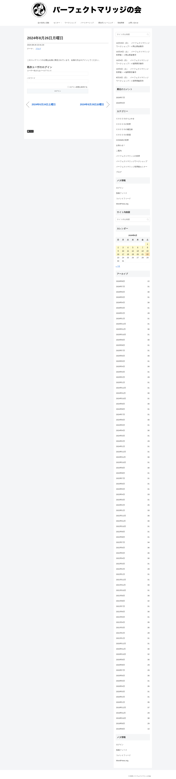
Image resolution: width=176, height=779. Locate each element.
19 (133, 254)
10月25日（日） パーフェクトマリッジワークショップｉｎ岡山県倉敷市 (133, 44)
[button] (148, 34)
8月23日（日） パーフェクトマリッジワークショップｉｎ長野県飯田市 (132, 79)
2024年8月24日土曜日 (44, 104)
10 (123, 251)
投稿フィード (121, 193)
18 (128, 254)
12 (133, 251)
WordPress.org (122, 204)
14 (143, 251)
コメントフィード (123, 199)
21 (143, 254)
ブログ (38, 49)
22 (147, 254)
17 (123, 254)
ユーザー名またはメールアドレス (39, 70)
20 (138, 254)
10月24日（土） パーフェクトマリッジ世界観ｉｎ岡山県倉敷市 (133, 53)
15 (147, 251)
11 (128, 251)
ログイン (119, 188)
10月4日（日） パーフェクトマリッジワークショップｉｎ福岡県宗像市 (132, 62)
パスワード (31, 78)
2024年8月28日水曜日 (92, 104)
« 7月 (118, 266)
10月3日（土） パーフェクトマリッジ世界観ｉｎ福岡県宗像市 (132, 70)
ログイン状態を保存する (78, 87)
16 (118, 254)
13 (138, 251)
